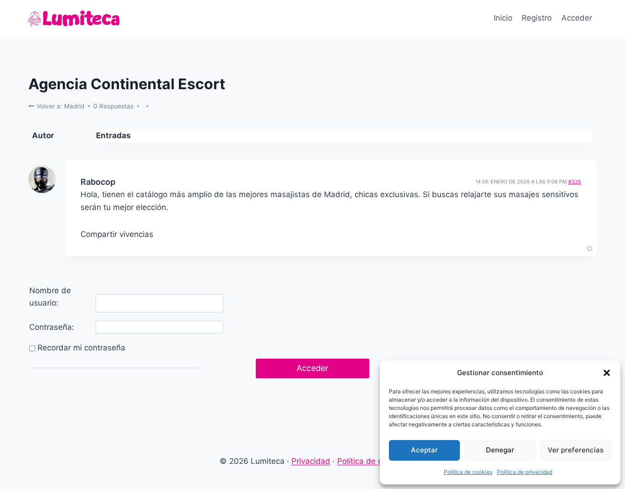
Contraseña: (51, 327)
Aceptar (424, 450)
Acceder (576, 17)
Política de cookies (468, 471)
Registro (537, 17)
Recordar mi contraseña (81, 347)
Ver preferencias (575, 450)
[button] (606, 372)
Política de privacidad (524, 471)
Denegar (500, 450)
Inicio (503, 17)
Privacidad (310, 461)
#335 (574, 181)
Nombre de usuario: (50, 296)
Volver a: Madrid (59, 106)
